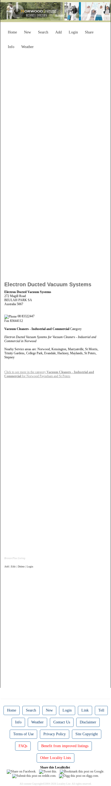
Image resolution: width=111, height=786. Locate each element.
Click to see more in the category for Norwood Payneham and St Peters (49, 374)
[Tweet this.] (48, 771)
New (27, 32)
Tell (101, 710)
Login (73, 32)
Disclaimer (88, 722)
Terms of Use (23, 734)
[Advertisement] (55, 107)
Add (58, 32)
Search (43, 32)
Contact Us (61, 722)
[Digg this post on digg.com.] (79, 776)
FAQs (23, 746)
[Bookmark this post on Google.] (82, 771)
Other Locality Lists (55, 758)
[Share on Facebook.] (21, 771)
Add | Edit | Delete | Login (18, 566)
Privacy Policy (54, 734)
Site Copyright (86, 734)
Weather (27, 47)
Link (85, 710)
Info (11, 47)
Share (89, 32)
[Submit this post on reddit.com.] (34, 776)
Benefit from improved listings (64, 746)
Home (12, 32)
